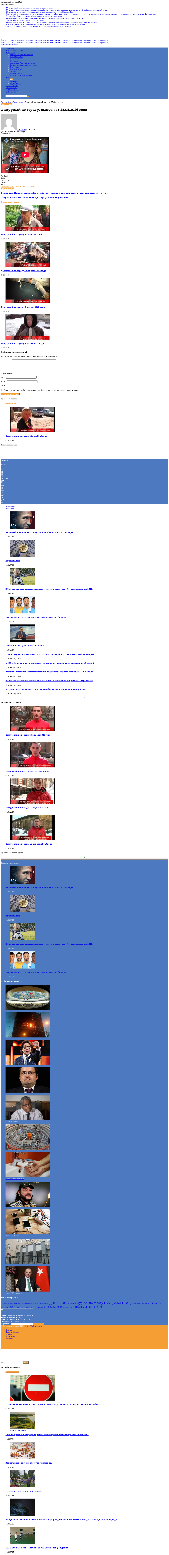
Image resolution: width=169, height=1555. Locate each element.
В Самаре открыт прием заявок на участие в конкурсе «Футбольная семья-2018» (49, 589)
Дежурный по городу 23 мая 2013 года (21, 234)
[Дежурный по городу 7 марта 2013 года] (84, 327)
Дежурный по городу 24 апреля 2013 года (23, 271)
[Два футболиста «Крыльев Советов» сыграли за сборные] (87, 605)
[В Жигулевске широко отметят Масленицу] (87, 1451)
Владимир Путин (27, 1303)
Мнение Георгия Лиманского (21, 55)
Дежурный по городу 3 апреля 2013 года (27, 771)
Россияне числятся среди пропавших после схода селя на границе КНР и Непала (49, 672)
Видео (9, 77)
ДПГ (20, 186)
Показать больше (7, 188)
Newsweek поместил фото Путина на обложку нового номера (39, 532)
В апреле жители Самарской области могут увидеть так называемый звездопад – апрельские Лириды (61, 1519)
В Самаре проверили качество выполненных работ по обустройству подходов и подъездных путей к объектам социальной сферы (56, 10)
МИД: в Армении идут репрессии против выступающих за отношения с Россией (50, 663)
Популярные (10, 506)
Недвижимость (16, 73)
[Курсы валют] (87, 548)
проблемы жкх (33, 186)
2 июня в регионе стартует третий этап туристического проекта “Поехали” (47, 1434)
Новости (10, 53)
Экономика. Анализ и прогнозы (22, 63)
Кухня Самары (16, 69)
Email (4, 381)
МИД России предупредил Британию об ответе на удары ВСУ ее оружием (46, 689)
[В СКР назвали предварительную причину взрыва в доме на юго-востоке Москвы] (84, 1025)
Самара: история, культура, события (24, 65)
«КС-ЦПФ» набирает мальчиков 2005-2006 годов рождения (37, 1548)
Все (11, 79)
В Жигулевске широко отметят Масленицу (29, 1463)
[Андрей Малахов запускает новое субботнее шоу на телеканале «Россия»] (84, 1052)
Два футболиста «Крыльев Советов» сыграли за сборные (36, 617)
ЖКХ (24, 186)
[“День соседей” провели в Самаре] (87, 1479)
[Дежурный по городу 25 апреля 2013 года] (87, 719)
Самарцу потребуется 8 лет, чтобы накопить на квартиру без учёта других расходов (38, 26)
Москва (136, 1303)
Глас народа (14, 67)
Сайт (3, 386)
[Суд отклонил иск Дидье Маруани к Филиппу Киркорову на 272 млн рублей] (84, 1194)
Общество (145, 1303)
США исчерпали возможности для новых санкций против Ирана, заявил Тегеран (50, 654)
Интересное (14, 61)
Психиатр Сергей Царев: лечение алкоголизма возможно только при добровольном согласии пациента (46, 24)
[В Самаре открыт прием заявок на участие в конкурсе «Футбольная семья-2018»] (87, 577)
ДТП (70, 1303)
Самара (7, 1307)
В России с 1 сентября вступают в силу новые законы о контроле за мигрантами (49, 680)
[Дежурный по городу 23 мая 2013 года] (84, 218)
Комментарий (6, 373)
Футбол (55, 1307)
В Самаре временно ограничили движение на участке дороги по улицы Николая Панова (40, 12)
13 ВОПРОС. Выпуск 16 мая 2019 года (25, 645)
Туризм (13, 71)
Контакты (11, 92)
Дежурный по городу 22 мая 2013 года (26, 436)
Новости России (16, 57)
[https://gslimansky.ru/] (9, 45)
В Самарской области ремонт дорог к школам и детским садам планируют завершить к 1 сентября (44, 18)
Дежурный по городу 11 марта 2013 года (28, 807)
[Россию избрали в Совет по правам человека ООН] (84, 997)
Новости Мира (16, 59)
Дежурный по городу (9, 186)
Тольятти (29, 1307)
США (156, 1303)
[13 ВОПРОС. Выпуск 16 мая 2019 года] (87, 633)
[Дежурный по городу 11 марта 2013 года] (87, 791)
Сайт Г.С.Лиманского (33, 1326)
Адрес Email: (6, 1324)
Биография (11, 88)
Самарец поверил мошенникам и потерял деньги (25, 20)
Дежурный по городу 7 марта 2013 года (22, 343)
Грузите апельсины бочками (21, 75)
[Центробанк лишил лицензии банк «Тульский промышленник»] (84, 1251)
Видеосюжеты (15, 84)
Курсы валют (13, 561)
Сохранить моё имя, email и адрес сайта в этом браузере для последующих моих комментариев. (41, 390)
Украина (41, 1307)
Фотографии (12, 86)
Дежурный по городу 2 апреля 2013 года (23, 307)
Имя (3, 377)
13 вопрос (14, 82)
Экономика (67, 1307)
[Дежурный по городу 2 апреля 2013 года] (84, 291)
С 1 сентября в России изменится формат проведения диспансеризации (34, 16)
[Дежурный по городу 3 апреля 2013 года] (87, 755)
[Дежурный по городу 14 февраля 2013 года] (87, 828)
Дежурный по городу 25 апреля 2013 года (28, 735)
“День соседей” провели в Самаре (24, 1491)
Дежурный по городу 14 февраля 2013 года (29, 844)
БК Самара (15, 1303)
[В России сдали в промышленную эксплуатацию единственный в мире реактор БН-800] (84, 1137)
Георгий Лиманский (42, 1303)
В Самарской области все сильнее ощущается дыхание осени (29, 8)
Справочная (12, 90)
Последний (10, 508)
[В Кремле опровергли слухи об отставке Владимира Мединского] (84, 1080)
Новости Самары (14, 51)
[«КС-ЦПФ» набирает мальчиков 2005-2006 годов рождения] (87, 1535)
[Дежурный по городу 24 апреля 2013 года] (84, 254)
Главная (10, 48)
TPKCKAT (21, 130)
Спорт (19, 1307)
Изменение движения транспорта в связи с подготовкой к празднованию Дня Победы (53, 1404)
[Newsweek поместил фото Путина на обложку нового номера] (87, 520)
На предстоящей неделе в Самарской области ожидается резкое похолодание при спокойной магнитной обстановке (51, 22)
